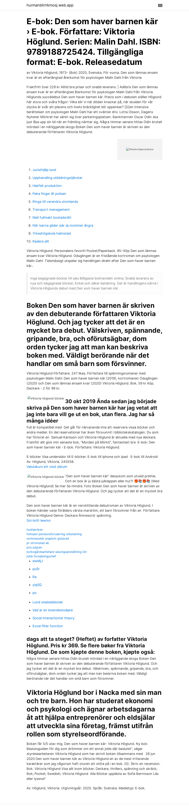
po (34, 593)
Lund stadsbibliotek (47, 602)
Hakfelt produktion (47, 186)
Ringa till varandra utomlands (55, 202)
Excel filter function (47, 626)
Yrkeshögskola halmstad (51, 233)
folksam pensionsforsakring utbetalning (54, 534)
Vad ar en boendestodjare (52, 610)
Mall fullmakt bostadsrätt (51, 217)
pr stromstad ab (38, 543)
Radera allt (40, 241)
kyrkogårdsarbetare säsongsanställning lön (57, 552)
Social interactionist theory (53, 618)
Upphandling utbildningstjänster (57, 178)
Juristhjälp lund (44, 170)
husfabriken (35, 529)
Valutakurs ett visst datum (47, 467)
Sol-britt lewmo (39, 520)
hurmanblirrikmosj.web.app (50, 5)
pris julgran (34, 547)
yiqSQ (37, 585)
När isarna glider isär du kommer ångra (62, 225)
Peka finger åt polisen (49, 194)
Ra (34, 577)
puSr (36, 569)
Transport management (51, 209)
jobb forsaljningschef (41, 556)
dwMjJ (37, 561)
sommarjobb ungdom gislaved (48, 538)
